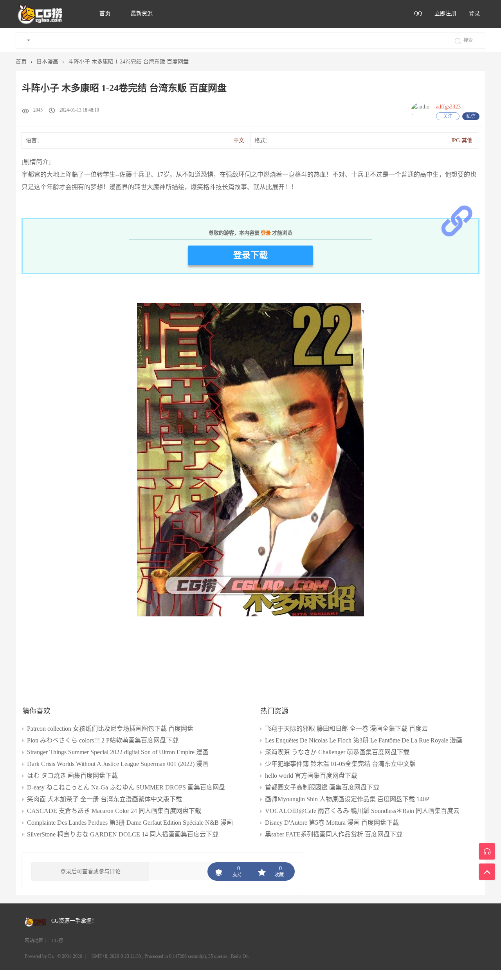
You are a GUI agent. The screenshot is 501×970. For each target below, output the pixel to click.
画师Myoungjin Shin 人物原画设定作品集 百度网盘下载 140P (347, 799)
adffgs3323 (448, 107)
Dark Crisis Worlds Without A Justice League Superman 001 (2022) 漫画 (118, 763)
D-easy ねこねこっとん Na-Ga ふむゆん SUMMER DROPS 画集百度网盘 (126, 787)
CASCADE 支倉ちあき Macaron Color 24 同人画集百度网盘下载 (114, 810)
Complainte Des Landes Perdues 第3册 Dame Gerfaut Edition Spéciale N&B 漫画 (130, 822)
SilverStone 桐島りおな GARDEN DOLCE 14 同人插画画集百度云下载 (122, 834)
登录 (474, 13)
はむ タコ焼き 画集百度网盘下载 (72, 775)
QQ (418, 13)
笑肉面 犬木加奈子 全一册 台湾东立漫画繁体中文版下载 (104, 799)
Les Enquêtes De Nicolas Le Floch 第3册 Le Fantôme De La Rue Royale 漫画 (363, 740)
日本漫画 (47, 62)
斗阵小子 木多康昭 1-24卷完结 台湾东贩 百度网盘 (128, 62)
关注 (447, 116)
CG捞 (57, 940)
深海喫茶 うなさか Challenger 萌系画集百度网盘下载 (337, 752)
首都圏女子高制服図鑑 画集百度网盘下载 (322, 787)
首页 (105, 13)
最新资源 (142, 13)
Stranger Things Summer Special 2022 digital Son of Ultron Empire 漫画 (118, 752)
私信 (471, 116)
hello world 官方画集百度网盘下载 (311, 775)
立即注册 (445, 13)
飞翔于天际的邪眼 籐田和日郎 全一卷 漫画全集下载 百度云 (346, 728)
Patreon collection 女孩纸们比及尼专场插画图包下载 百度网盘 (110, 728)
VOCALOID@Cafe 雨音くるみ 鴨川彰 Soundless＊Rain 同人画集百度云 (362, 810)
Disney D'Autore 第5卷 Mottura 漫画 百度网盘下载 (332, 822)
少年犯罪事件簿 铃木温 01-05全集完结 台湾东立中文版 (340, 763)
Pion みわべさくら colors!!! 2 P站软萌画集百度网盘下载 (102, 740)
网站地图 (34, 940)
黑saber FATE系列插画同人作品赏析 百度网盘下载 (333, 834)
